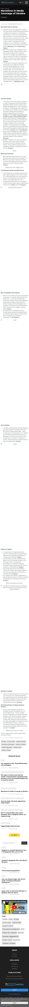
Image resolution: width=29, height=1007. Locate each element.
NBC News (10, 46)
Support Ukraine (15, 772)
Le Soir (15, 116)
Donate (15, 990)
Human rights (11, 741)
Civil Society (4, 919)
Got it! (14, 1002)
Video (21, 809)
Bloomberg (22, 46)
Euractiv (5, 116)
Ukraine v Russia (6, 750)
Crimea (11, 919)
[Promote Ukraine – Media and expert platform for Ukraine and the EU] (8, 2)
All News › (14, 835)
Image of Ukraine (21, 741)
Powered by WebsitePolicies (6, 1005)
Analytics (14, 964)
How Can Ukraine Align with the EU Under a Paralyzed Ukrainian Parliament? (13, 880)
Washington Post (19, 81)
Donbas (3, 741)
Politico (5, 48)
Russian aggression (6, 747)
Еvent (21, 772)
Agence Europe (21, 116)
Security (14, 956)
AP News (22, 184)
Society (14, 954)
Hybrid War (16, 922)
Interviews (14, 966)
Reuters (19, 114)
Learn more (17, 1000)
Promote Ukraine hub (14, 994)
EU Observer (23, 129)
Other (2, 760)
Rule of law (21, 932)
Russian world (17, 747)
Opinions (7, 8)
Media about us (5, 809)
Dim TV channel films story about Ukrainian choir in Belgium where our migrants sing (13, 814)
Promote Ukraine (17, 24)
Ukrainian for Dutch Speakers (14, 978)
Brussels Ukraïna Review (14, 976)
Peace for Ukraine (21, 744)
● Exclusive (4, 24)
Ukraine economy (16, 939)
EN (22, 2)
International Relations (7, 744)
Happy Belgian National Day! (10, 826)
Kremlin (22, 929)
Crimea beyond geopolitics (11, 870)
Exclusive (3, 8)
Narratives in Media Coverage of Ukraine (14, 791)
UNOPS (12, 727)
